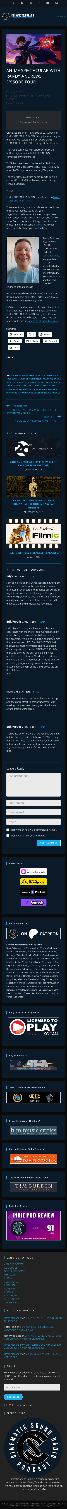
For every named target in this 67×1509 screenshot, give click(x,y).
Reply (32, 576)
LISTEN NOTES (11, 1298)
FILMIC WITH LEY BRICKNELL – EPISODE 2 (34, 553)
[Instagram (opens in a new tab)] (39, 3)
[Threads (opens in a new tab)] (30, 3)
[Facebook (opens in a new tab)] (22, 3)
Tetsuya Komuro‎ (25, 393)
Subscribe (13, 1397)
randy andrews (20, 389)
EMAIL (40, 224)
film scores (30, 382)
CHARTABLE (10, 1302)
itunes (19, 386)
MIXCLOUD (10, 1274)
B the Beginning (51, 375)
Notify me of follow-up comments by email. (34, 829)
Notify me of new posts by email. (28, 835)
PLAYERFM (9, 1288)
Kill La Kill (28, 386)
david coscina (49, 379)
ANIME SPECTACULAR (22, 96)
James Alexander (13, 1317)
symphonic (11, 393)
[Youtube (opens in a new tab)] (47, 3)
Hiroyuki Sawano (45, 382)
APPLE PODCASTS (13, 1264)
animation (16, 375)
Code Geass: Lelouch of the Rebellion (24, 379)
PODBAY (8, 1278)
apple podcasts (36, 375)
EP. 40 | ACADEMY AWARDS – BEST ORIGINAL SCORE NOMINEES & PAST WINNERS (33, 504)
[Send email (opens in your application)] (55, 3)
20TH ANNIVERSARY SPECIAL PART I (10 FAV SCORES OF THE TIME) (33, 463)
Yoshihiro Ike (40, 393)
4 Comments (17, 103)
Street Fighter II (49, 389)
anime (25, 375)
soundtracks (35, 389)
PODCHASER (10, 1295)
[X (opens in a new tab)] (13, 3)
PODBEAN (9, 1285)
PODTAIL (9, 1292)
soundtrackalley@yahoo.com (42, 320)
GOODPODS (10, 1267)
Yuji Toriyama (54, 393)
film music (19, 382)
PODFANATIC (11, 1281)
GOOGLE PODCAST (14, 1271)
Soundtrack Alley (51, 255)
